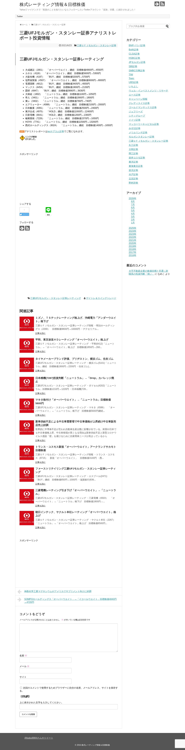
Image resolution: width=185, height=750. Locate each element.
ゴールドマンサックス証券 (143, 107)
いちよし (133, 86)
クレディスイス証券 (139, 103)
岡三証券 (133, 153)
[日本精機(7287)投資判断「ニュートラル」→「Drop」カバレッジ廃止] (27, 384)
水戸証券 (133, 174)
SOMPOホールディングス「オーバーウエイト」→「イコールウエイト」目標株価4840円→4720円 (70, 600)
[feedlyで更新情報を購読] (157, 3)
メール (24, 666)
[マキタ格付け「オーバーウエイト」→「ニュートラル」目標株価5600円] (27, 405)
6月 (133, 207)
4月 (133, 213)
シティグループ (137, 116)
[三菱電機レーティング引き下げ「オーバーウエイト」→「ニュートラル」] (27, 496)
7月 (133, 204)
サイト (23, 677)
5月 (133, 210)
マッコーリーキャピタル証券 (144, 124)
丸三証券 (133, 145)
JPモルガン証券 (137, 62)
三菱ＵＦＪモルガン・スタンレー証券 (96, 45)
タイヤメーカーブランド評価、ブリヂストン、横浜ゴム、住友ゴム (74, 358)
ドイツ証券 (134, 120)
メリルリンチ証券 (138, 132)
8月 (133, 201)
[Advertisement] (44, 176)
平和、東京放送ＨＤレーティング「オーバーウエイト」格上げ (71, 339)
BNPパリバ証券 (137, 45)
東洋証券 (133, 162)
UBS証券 (133, 82)
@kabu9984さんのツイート (38, 738)
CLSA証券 (134, 54)
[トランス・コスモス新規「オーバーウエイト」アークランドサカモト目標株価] (27, 452)
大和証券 (133, 149)
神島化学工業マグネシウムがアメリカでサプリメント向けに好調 (57, 591)
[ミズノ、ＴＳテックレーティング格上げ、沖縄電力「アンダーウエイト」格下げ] (27, 323)
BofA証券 (133, 49)
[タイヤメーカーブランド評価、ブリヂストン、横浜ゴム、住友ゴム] (27, 365)
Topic (131, 78)
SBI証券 (133, 66)
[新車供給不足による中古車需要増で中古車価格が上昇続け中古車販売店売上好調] (27, 427)
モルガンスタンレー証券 (141, 136)
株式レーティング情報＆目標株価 (52, 4)
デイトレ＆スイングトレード (101, 298)
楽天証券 (133, 170)
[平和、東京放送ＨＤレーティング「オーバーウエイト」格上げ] (27, 345)
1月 (133, 222)
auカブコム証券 (56, 131)
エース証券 (134, 95)
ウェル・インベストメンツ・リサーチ (148, 90)
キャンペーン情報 (138, 99)
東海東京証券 (136, 166)
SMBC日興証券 (137, 70)
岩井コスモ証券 (137, 157)
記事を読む (40, 333)
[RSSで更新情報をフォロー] (162, 3)
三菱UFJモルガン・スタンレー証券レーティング (55, 298)
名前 (23, 655)
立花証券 (133, 178)
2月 (133, 219)
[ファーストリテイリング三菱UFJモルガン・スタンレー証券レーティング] (27, 474)
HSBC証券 (134, 58)
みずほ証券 (134, 128)
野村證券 (133, 183)
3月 (133, 216)
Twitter (20, 16)
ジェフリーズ (136, 111)
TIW (131, 74)
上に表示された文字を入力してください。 (41, 702)
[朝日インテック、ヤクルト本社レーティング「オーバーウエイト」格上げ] (27, 518)
